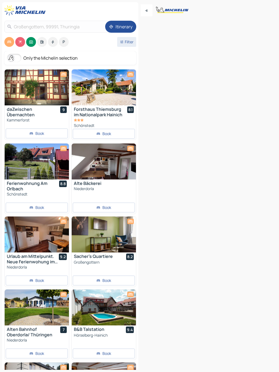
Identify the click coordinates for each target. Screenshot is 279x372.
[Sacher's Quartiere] (104, 234)
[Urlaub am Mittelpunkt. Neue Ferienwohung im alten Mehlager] (37, 234)
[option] (9, 42)
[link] (37, 133)
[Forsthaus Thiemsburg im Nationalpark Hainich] (104, 87)
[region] (37, 87)
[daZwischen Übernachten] (37, 87)
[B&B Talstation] (104, 307)
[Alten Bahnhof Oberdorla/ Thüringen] (37, 307)
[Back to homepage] (26, 10)
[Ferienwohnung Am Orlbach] (37, 161)
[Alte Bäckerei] (104, 161)
